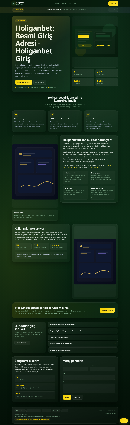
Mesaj (64, 382)
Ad (63, 365)
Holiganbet (56, 411)
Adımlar (56, 3)
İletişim (76, 3)
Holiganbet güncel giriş (34, 411)
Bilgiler (64, 3)
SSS (70, 3)
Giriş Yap (113, 3)
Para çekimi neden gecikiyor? (59, 337)
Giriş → (124, 420)
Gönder (67, 397)
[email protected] (20, 379)
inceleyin (65, 411)
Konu (64, 373)
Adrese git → (113, 10)
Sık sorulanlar (39, 82)
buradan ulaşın (96, 168)
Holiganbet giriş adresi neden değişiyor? (62, 324)
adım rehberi (46, 411)
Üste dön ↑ (77, 397)
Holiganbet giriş (20, 411)
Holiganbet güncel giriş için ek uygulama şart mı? (65, 331)
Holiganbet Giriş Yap (23, 82)
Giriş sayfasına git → (22, 342)
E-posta (92, 365)
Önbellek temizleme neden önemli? (61, 343)
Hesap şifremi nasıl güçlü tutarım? (60, 350)
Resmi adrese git (107, 310)
